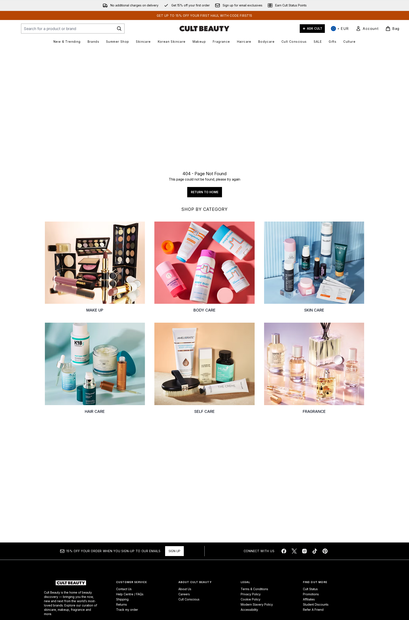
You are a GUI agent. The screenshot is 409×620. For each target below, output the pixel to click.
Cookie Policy (250, 599)
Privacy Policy (251, 594)
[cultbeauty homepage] (204, 28)
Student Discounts (315, 604)
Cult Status (310, 589)
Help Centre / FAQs (129, 594)
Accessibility (249, 609)
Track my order (127, 609)
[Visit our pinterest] (325, 551)
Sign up (174, 551)
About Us (184, 589)
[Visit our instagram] (304, 551)
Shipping (122, 599)
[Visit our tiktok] (315, 551)
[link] (367, 28)
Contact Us (124, 589)
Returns (121, 604)
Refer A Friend (313, 609)
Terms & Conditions (254, 589)
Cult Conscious (188, 599)
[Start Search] (119, 28)
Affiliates (309, 599)
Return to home (204, 192)
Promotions (311, 594)
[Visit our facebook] (284, 551)
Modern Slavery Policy (257, 604)
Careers (184, 594)
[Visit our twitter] (294, 551)
